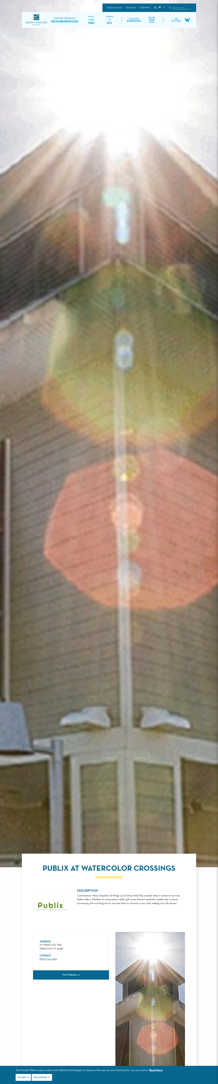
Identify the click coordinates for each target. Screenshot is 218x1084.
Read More (156, 1070)
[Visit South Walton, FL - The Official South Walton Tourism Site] (36, 20)
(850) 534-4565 (48, 959)
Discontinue (40, 1077)
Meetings (131, 8)
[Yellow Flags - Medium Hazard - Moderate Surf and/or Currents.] (159, 7)
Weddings (145, 8)
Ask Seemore (176, 20)
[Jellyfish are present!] (163, 7)
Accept (22, 1077)
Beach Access (114, 8)
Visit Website (69, 975)
